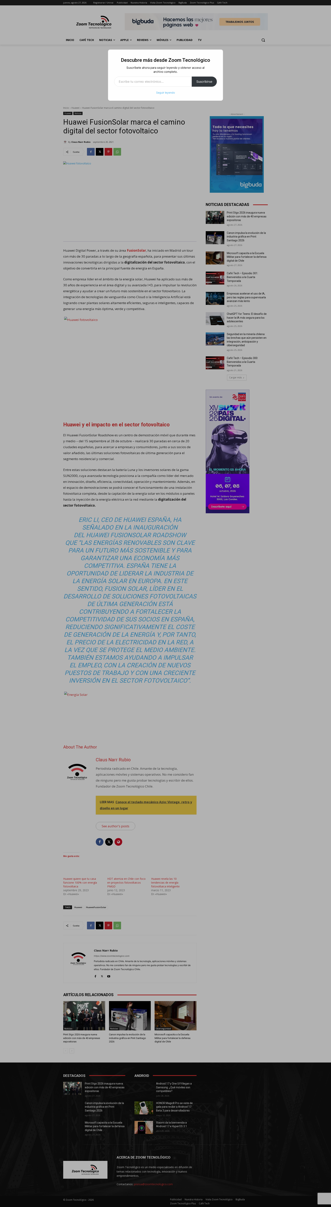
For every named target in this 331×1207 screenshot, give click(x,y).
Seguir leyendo (165, 92)
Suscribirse (204, 81)
